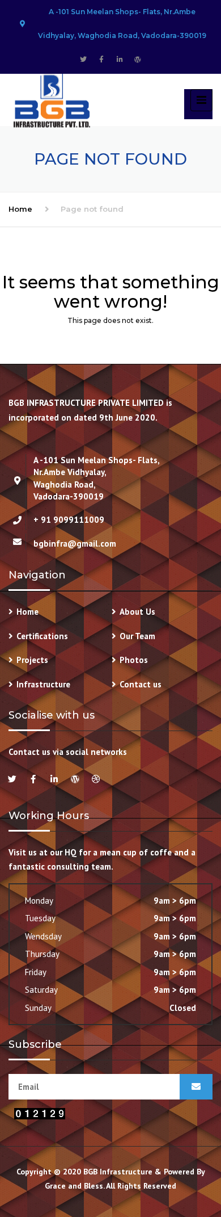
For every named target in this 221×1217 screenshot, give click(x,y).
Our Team (137, 636)
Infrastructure (43, 684)
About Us (137, 611)
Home (20, 208)
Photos (134, 659)
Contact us (141, 684)
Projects (32, 659)
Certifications (42, 636)
